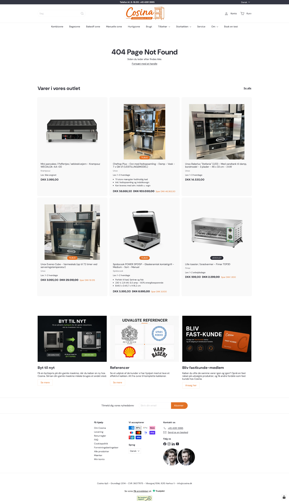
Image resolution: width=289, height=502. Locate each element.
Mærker (98, 455)
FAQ (96, 439)
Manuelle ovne (114, 26)
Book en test (231, 26)
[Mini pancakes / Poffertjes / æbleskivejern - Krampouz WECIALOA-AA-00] (72, 140)
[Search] (82, 13)
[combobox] (62, 13)
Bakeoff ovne (93, 26)
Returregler (100, 435)
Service (201, 26)
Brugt (149, 26)
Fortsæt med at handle (144, 63)
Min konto (99, 459)
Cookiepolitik (101, 443)
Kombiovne (57, 26)
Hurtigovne (134, 26)
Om (213, 26)
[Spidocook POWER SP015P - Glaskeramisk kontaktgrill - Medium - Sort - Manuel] (144, 247)
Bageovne (74, 26)
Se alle (247, 88)
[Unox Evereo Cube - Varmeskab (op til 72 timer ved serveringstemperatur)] (72, 241)
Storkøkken (182, 26)
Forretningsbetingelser (106, 447)
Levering (98, 431)
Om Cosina (100, 427)
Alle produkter (101, 451)
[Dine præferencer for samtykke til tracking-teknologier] (284, 497)
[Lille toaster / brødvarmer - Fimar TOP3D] (216, 240)
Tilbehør (163, 26)
